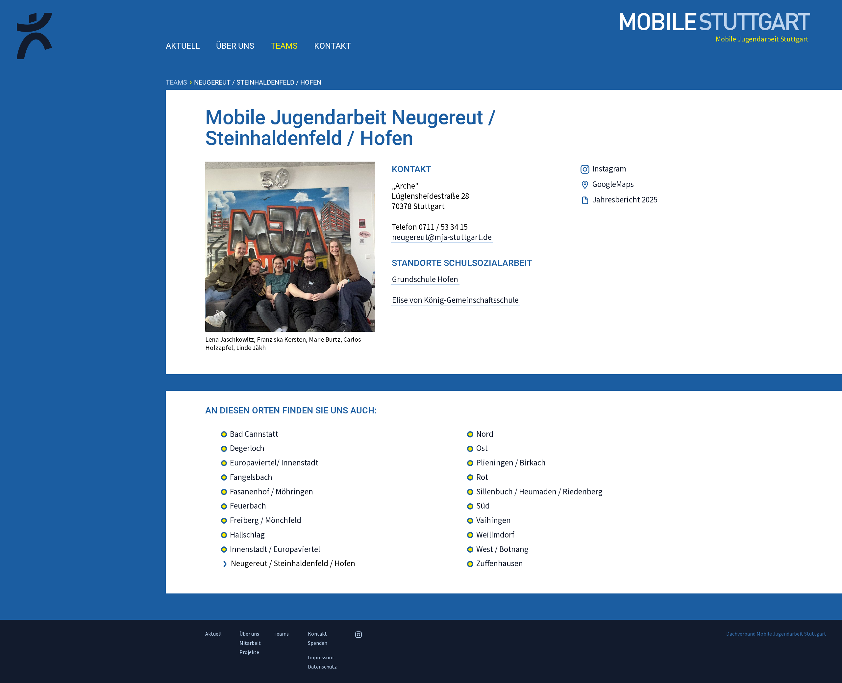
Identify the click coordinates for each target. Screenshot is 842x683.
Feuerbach (248, 506)
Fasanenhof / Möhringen (271, 491)
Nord (484, 434)
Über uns (235, 46)
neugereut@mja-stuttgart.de (442, 237)
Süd (483, 506)
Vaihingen (493, 520)
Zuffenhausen (499, 563)
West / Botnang (502, 549)
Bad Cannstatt (254, 434)
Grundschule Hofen (425, 279)
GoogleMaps (613, 184)
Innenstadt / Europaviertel (275, 549)
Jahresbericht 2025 (624, 199)
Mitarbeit (250, 643)
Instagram (609, 168)
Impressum (321, 657)
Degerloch (247, 448)
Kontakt (332, 46)
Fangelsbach (251, 477)
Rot (482, 477)
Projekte (249, 652)
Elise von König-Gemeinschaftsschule (455, 300)
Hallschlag (247, 535)
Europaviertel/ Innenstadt (274, 463)
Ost (482, 448)
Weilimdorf (495, 535)
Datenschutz (322, 666)
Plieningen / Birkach (511, 463)
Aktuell (183, 46)
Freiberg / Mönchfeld (265, 520)
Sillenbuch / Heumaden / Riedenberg (539, 491)
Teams (284, 46)
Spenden (317, 643)
